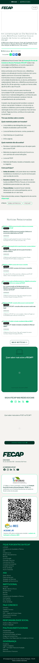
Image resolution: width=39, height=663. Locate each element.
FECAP (28, 203)
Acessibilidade (7, 630)
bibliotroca (14, 203)
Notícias (5, 556)
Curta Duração (7, 558)
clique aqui (5, 198)
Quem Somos (7, 575)
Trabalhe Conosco (8, 609)
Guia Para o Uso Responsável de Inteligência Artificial (18, 638)
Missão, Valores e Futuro (10, 589)
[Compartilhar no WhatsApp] (10, 54)
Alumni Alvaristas (8, 569)
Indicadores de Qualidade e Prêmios (13, 549)
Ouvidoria (6, 611)
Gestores (5, 649)
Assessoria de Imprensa (9, 615)
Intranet (15, 2)
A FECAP (5, 547)
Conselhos (6, 644)
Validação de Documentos (10, 581)
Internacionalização (8, 632)
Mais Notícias (19, 342)
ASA (4, 551)
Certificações (6, 598)
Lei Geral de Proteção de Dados (12, 634)
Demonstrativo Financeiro (10, 651)
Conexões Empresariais (9, 564)
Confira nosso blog (19, 442)
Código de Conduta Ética (10, 636)
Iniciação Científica (8, 566)
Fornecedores (7, 617)
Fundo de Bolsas (7, 567)
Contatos (5, 607)
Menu (34, 7)
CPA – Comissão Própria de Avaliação (14, 647)
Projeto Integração (8, 624)
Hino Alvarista (7, 600)
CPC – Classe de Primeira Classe (12, 613)
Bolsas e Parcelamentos (9, 554)
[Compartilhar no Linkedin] (16, 54)
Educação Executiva (8, 560)
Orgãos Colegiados (8, 646)
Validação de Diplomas (9, 579)
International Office (8, 562)
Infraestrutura (7, 553)
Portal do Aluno (25, 1)
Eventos (5, 594)
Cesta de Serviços (8, 577)
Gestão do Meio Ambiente (10, 623)
